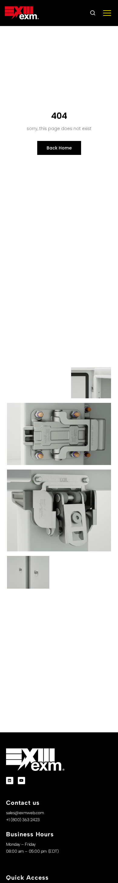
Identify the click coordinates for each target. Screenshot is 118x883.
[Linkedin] (9, 780)
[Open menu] (107, 13)
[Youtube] (21, 780)
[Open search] (93, 13)
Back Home (59, 148)
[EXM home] (22, 13)
